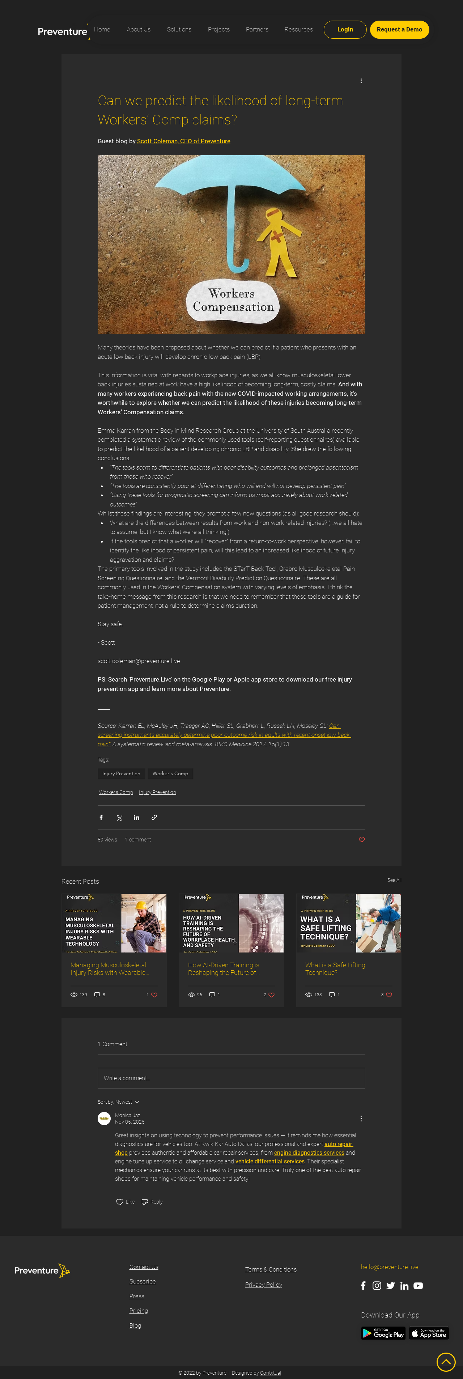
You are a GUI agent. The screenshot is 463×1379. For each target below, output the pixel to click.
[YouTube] (418, 1285)
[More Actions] (361, 1118)
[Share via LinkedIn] (136, 817)
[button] (296, 29)
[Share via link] (154, 817)
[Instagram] (377, 1285)
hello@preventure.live (390, 1266)
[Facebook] (363, 1285)
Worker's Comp (170, 773)
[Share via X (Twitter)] (118, 817)
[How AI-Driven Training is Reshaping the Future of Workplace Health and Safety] (231, 923)
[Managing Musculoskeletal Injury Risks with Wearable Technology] (114, 923)
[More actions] (361, 80)
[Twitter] (390, 1285)
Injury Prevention (121, 773)
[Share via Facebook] (101, 817)
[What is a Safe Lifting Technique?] (349, 923)
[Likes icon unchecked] (119, 1202)
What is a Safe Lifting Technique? (335, 968)
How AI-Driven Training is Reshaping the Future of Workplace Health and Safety (229, 968)
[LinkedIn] (404, 1285)
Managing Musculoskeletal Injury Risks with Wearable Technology (108, 968)
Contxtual (270, 1373)
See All (394, 880)
